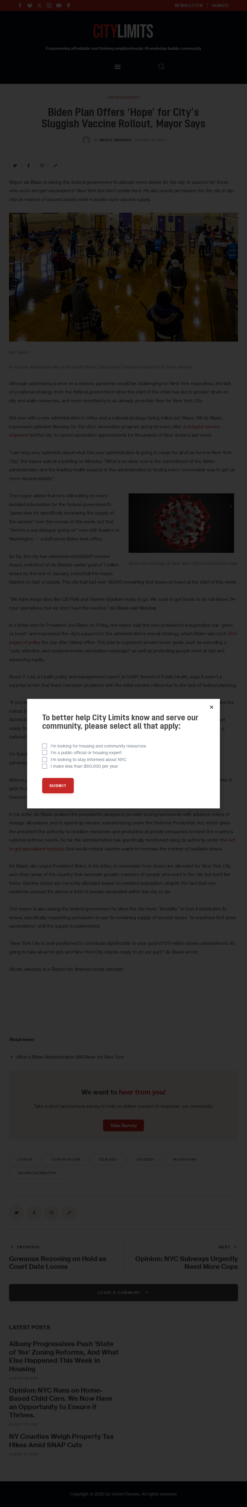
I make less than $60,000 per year (84, 766)
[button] (211, 707)
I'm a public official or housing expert (86, 752)
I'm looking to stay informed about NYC (89, 759)
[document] (123, 753)
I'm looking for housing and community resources (98, 745)
